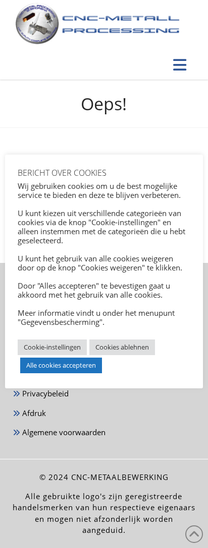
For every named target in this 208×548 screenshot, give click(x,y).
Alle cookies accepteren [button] (61, 365)
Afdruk (33, 413)
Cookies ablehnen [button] (122, 347)
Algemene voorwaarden (63, 432)
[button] (180, 64)
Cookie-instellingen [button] (52, 347)
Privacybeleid (44, 393)
